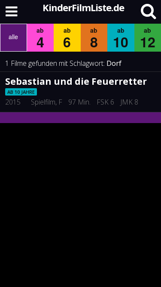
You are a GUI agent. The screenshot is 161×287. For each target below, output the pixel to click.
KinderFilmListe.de (83, 7)
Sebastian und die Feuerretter (76, 81)
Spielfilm (43, 102)
